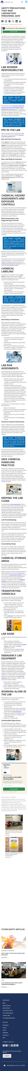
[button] (26, 2)
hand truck (10, 616)
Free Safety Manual (8, 1013)
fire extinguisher (17, 711)
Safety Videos (6, 1008)
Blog (10, 18)
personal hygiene (15, 504)
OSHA (2, 980)
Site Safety (16, 18)
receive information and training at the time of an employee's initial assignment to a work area (12, 107)
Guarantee (5, 1025)
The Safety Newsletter (9, 1018)
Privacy (5, 1027)
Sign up (7, 1056)
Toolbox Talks (6, 1015)
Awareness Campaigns (7, 950)
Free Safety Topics (8, 1010)
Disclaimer (5, 1032)
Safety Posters (7, 1005)
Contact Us (6, 1035)
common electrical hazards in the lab (10, 263)
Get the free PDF (13, 31)
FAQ (4, 1037)
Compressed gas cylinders (15, 575)
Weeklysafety (4, 18)
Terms (4, 1030)
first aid (19, 646)
